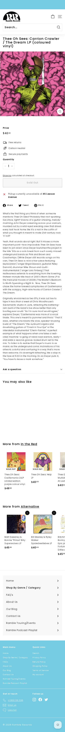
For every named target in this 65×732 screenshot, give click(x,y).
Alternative (30, 506)
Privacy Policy (39, 657)
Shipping (7, 175)
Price (6, 127)
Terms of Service (40, 670)
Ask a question (12, 369)
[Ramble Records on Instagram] (34, 699)
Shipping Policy (40, 666)
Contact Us (8, 674)
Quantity (8, 159)
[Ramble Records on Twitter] (46, 699)
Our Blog (7, 670)
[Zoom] (60, 111)
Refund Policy (39, 662)
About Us (7, 666)
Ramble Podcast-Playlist (15, 683)
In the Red (29, 444)
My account (38, 674)
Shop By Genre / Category (15, 657)
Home (5, 653)
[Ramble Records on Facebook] (40, 699)
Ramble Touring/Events (14, 679)
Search (35, 653)
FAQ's (5, 662)
